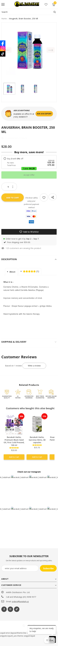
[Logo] (27, 4)
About (12, 271)
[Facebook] (4, 609)
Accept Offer (29, 175)
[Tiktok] (16, 609)
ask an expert (44, 113)
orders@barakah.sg (20, 601)
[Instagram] (10, 609)
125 (7, 248)
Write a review (34, 365)
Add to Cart (14, 457)
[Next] (51, 50)
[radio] (29, 161)
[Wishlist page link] (46, 4)
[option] (29, 50)
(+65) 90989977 (20, 117)
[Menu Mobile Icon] (3, 4)
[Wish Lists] (44, 197)
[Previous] (7, 50)
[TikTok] (2, 54)
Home (4, 18)
